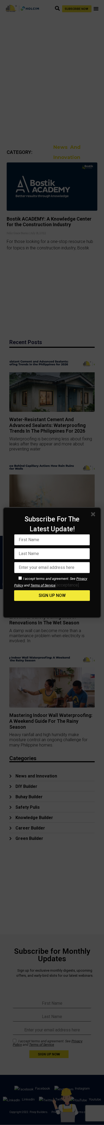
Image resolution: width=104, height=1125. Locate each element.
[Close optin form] (94, 515)
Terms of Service (42, 585)
